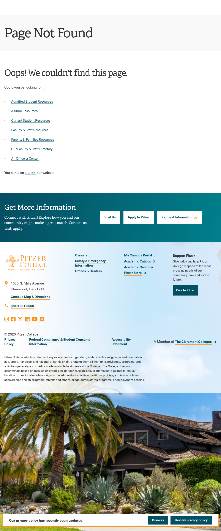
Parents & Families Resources (32, 139)
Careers (81, 255)
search (30, 172)
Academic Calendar (138, 267)
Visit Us (110, 217)
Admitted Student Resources (32, 101)
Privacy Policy (10, 341)
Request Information (177, 217)
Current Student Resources (30, 120)
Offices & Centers (88, 271)
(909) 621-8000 (22, 305)
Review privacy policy (191, 520)
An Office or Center (25, 158)
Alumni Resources (24, 111)
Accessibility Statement (121, 341)
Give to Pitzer (185, 290)
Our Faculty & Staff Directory (31, 149)
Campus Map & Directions (30, 296)
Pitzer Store (133, 272)
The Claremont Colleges (193, 341)
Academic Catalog (137, 261)
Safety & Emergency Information (90, 262)
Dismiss (158, 520)
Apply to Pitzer (139, 217)
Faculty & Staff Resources (29, 130)
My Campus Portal (138, 255)
